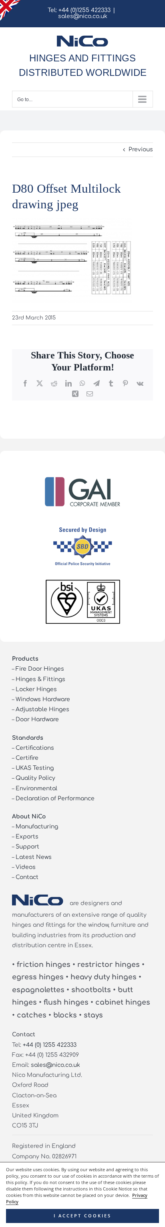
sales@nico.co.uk (82, 16)
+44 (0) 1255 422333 (49, 1045)
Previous (141, 150)
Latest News (34, 857)
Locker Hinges (36, 689)
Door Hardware (37, 719)
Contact (27, 877)
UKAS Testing (35, 768)
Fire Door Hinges (40, 669)
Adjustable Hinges (42, 709)
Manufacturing (37, 827)
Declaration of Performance (55, 799)
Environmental (36, 788)
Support (27, 847)
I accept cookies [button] (82, 1216)
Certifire (27, 758)
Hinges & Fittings (40, 679)
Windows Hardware (43, 699)
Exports (27, 837)
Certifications (35, 748)
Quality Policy (35, 778)
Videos (26, 867)
